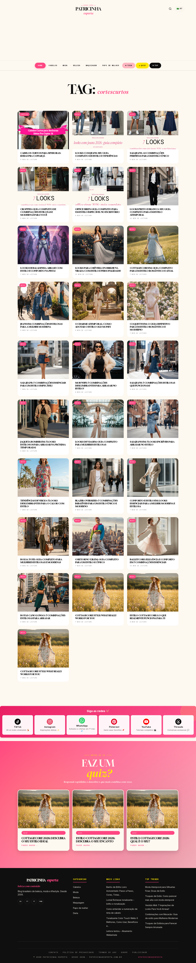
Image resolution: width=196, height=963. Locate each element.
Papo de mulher (110, 65)
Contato (53, 952)
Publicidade (139, 952)
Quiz (142, 65)
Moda (65, 65)
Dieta (75, 913)
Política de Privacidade (78, 952)
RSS (40, 901)
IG (20, 901)
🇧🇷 (179, 8)
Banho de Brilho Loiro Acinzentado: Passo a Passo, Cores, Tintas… (120, 891)
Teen (128, 65)
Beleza (76, 65)
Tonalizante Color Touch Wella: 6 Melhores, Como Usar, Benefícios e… (122, 922)
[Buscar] (170, 9)
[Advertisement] (98, 39)
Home (40, 65)
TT (34, 901)
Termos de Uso (107, 952)
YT (27, 901)
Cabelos (53, 65)
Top (155, 65)
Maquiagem (91, 65)
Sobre (124, 952)
